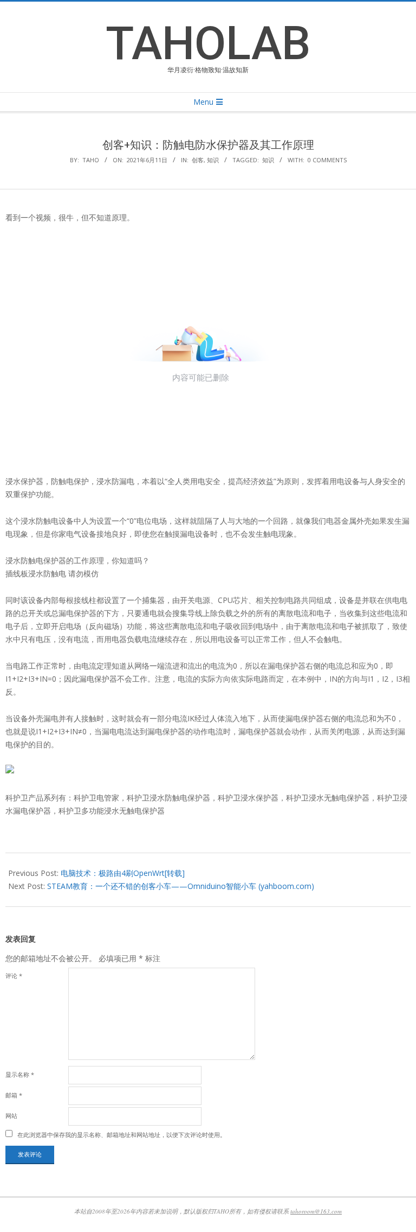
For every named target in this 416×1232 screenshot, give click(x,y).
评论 (13, 975)
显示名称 (19, 1074)
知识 (213, 160)
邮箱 (13, 1095)
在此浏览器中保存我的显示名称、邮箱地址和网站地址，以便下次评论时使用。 (121, 1135)
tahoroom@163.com (316, 1211)
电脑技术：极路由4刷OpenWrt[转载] (123, 873)
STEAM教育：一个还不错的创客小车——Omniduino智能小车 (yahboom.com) (180, 886)
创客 (198, 160)
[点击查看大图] (9, 771)
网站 (11, 1116)
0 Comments (327, 160)
